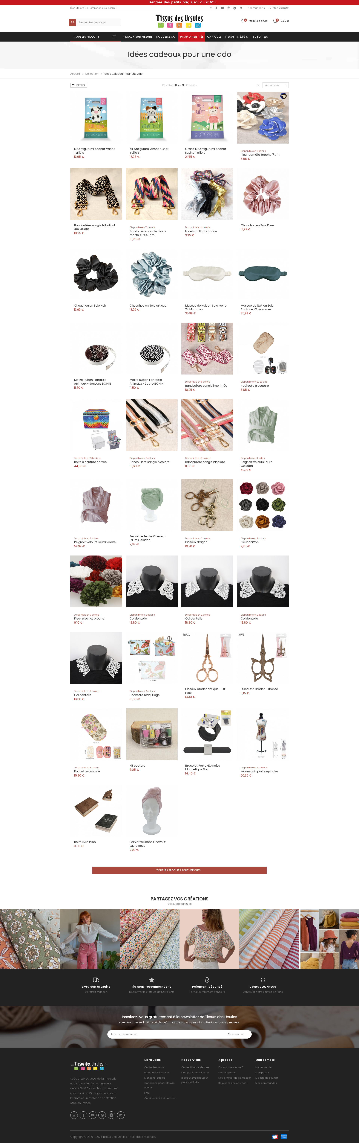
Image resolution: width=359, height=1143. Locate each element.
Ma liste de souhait (266, 1078)
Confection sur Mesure (195, 1067)
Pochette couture (87, 771)
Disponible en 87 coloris (254, 381)
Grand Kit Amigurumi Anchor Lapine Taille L (205, 151)
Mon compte (281, 8)
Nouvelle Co (166, 37)
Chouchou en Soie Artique (148, 305)
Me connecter (263, 1067)
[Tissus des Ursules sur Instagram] (30, 939)
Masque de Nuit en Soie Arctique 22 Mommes (257, 307)
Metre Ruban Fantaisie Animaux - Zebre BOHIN (146, 382)
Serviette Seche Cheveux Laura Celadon (148, 538)
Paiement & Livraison (157, 1072)
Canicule (214, 37)
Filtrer (80, 85)
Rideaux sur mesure (138, 37)
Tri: (258, 85)
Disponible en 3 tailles (253, 458)
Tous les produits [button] (86, 37)
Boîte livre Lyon (85, 842)
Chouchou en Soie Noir (90, 305)
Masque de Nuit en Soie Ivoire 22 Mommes (205, 307)
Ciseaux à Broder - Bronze (259, 689)
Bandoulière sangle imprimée (206, 385)
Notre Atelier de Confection (234, 1078)
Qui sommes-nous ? (230, 1067)
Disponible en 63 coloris (87, 458)
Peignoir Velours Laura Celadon (256, 464)
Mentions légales (154, 1078)
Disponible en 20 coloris (254, 767)
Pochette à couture (255, 385)
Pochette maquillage (145, 695)
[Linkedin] (241, 8)
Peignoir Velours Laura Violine (95, 542)
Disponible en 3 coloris (86, 767)
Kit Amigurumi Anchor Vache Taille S (94, 151)
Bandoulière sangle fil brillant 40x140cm (94, 227)
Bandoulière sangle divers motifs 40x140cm (148, 233)
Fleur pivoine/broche (89, 618)
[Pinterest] (229, 8)
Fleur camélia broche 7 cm (260, 155)
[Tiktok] (234, 8)
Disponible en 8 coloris (253, 151)
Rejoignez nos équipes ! (233, 1083)
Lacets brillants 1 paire (201, 231)
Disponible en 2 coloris (142, 458)
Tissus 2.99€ (236, 37)
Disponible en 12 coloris (142, 227)
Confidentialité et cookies (159, 1098)
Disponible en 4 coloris (197, 227)
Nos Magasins (256, 8)
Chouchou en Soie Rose (257, 225)
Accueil (75, 74)
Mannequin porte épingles (259, 771)
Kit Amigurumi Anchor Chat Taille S (149, 151)
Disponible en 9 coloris (86, 614)
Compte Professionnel (195, 1072)
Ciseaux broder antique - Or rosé (205, 691)
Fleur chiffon (250, 542)
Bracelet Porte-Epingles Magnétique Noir (202, 767)
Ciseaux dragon (196, 542)
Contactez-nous (154, 1067)
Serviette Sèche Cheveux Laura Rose (148, 844)
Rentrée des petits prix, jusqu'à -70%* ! (182, 2)
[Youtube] (222, 8)
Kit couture (137, 765)
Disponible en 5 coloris (197, 381)
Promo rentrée (191, 37)
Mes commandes (266, 1083)
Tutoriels (260, 37)
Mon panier (262, 1072)
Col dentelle (138, 618)
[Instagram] (211, 8)
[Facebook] (216, 8)
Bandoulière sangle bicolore (150, 462)
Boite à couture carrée (90, 462)
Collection (92, 74)
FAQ (146, 1093)
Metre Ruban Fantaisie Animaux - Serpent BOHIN (92, 382)
